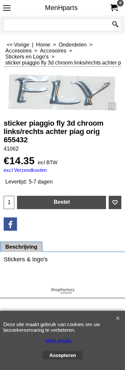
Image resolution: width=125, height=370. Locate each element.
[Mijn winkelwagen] (114, 8)
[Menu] (7, 8)
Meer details (58, 340)
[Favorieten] (115, 202)
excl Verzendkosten (25, 170)
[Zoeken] (115, 25)
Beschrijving (21, 247)
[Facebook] (10, 224)
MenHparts (61, 7)
